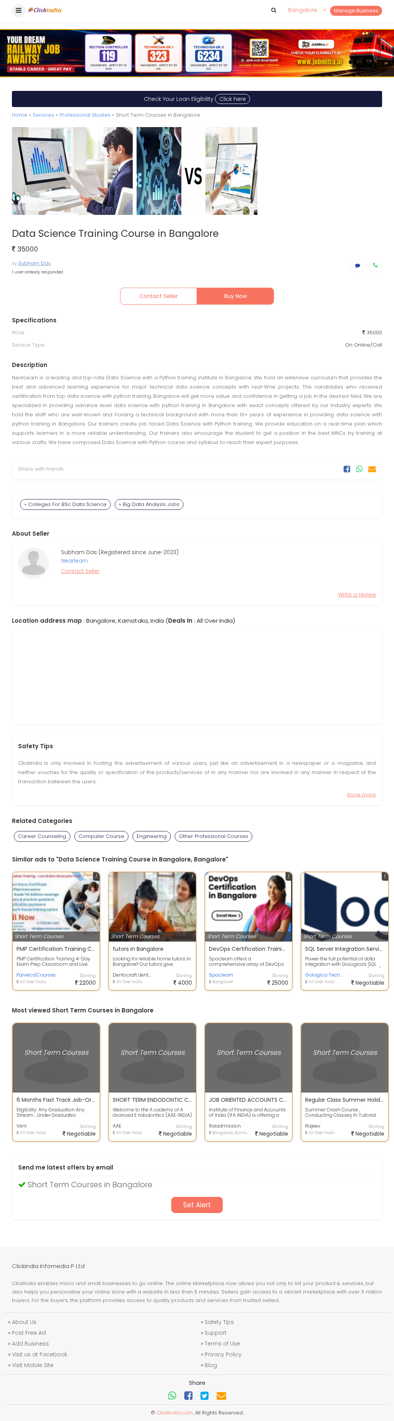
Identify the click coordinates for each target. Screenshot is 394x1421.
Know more (361, 794)
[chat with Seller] (357, 265)
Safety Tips (219, 1322)
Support (216, 1333)
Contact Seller (158, 296)
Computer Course (101, 836)
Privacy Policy (223, 1354)
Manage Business (356, 10)
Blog (211, 1365)
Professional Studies (85, 115)
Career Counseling (42, 836)
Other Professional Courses (213, 836)
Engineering (152, 836)
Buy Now (235, 296)
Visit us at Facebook (39, 1354)
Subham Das (34, 263)
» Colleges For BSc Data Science (65, 504)
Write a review (357, 594)
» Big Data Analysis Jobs (149, 504)
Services (43, 115)
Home (19, 115)
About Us (24, 1322)
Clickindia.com (175, 1412)
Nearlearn (74, 561)
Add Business (30, 1343)
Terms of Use (222, 1343)
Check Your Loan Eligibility (195, 99)
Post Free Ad (29, 1333)
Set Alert (197, 1205)
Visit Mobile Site (32, 1365)
